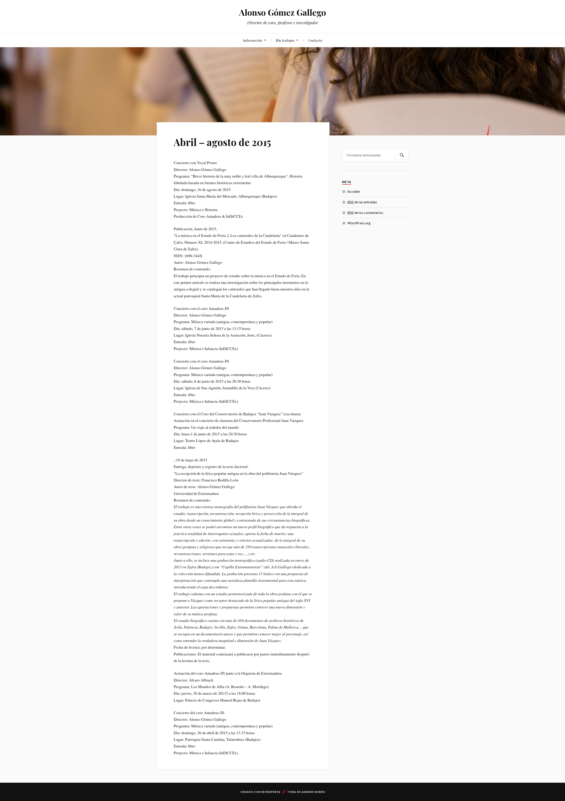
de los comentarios (365, 212)
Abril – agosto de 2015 (222, 141)
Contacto (315, 40)
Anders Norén (313, 792)
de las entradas (362, 202)
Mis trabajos (285, 40)
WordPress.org (359, 223)
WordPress (270, 792)
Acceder (353, 191)
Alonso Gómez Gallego (282, 12)
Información (252, 40)
